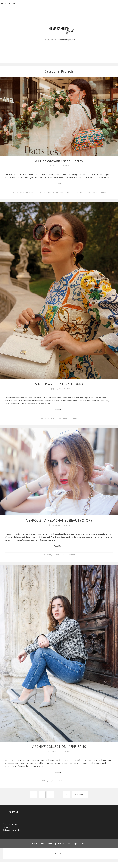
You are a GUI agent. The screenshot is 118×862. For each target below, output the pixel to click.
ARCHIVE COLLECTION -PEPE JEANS (59, 746)
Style (54, 781)
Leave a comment (98, 192)
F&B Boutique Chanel (64, 192)
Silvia (67, 166)
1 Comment (70, 555)
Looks (46, 418)
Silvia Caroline (80, 192)
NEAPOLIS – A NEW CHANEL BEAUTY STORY (59, 520)
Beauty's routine (22, 192)
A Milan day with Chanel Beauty (59, 161)
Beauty (49, 555)
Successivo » (79, 795)
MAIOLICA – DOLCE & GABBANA (59, 384)
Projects (33, 192)
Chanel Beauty (48, 192)
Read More (58, 183)
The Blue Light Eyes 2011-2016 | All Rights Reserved (66, 843)
